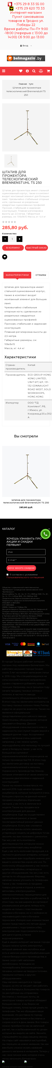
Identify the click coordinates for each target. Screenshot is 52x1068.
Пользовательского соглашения (25, 577)
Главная (23, 84)
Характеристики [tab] (17, 275)
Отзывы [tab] (41, 275)
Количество (9, 233)
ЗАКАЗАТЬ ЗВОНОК (47, 534)
